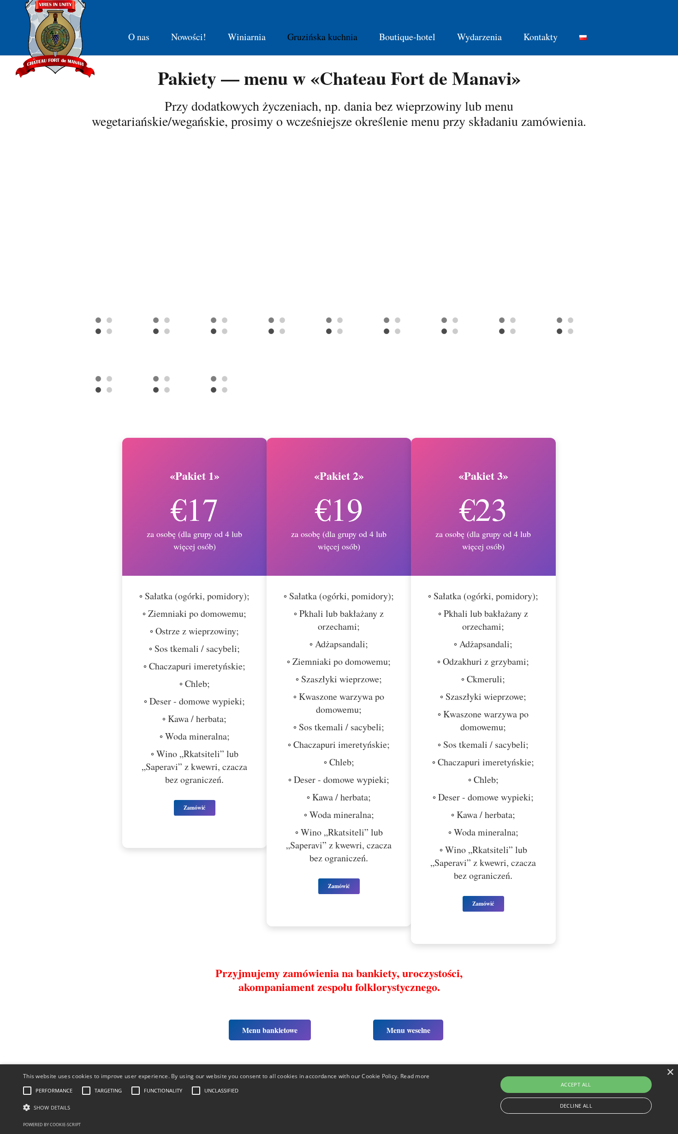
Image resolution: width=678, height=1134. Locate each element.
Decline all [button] (576, 1105)
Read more (415, 1076)
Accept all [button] (576, 1084)
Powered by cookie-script (52, 1125)
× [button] (669, 1072)
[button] (226, 1107)
